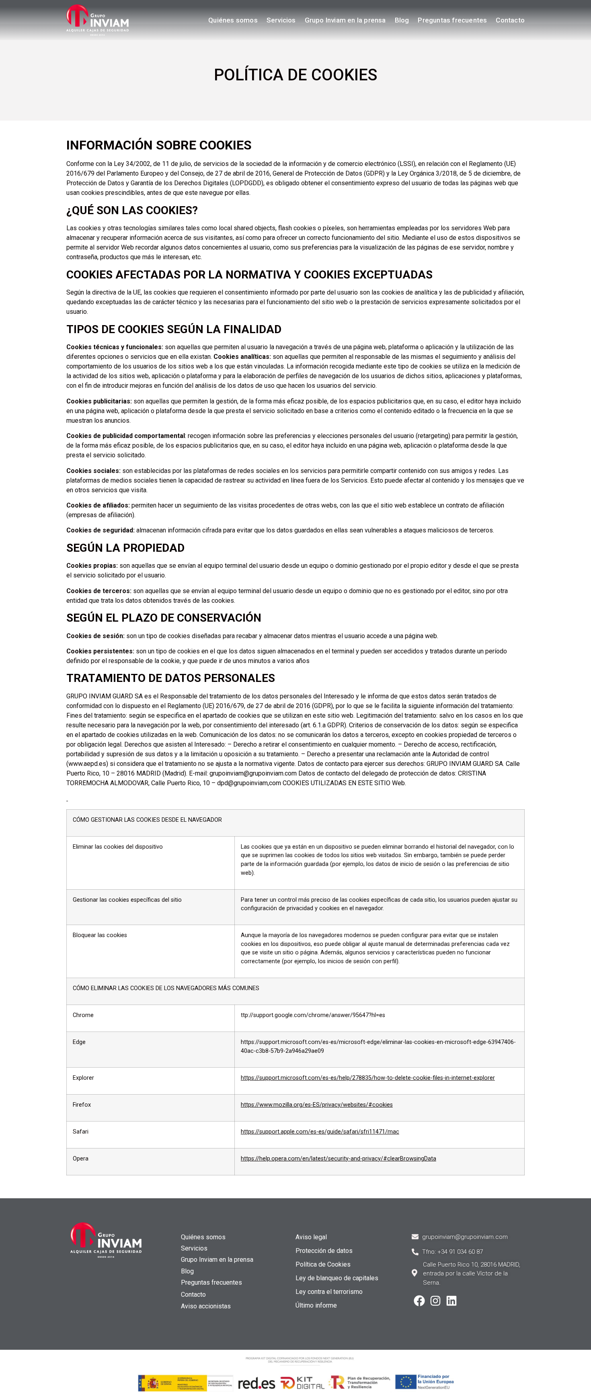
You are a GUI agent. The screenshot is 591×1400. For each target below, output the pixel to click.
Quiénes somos (233, 20)
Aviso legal (311, 1237)
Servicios (281, 20)
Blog (402, 20)
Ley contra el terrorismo (329, 1292)
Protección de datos (324, 1251)
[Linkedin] (451, 1300)
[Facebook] (419, 1300)
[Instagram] (435, 1300)
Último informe (316, 1305)
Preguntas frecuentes (452, 20)
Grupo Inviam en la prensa (345, 20)
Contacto (510, 20)
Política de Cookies (323, 1264)
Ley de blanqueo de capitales (337, 1278)
